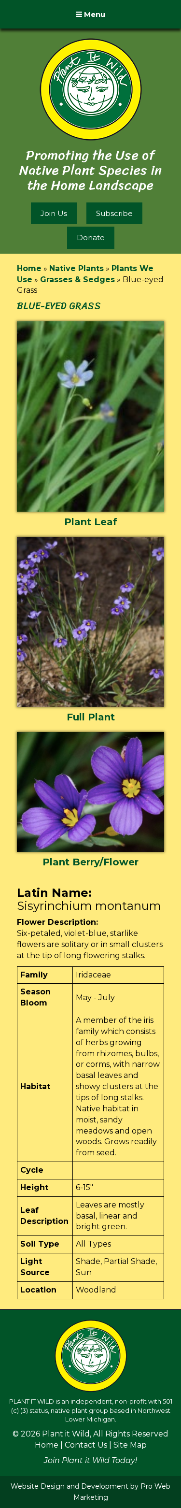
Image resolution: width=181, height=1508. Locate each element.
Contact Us (86, 1445)
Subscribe (114, 213)
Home (29, 268)
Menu (93, 14)
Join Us (54, 213)
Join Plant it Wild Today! (90, 1460)
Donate (91, 237)
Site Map (130, 1445)
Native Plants (76, 268)
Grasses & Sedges (77, 279)
